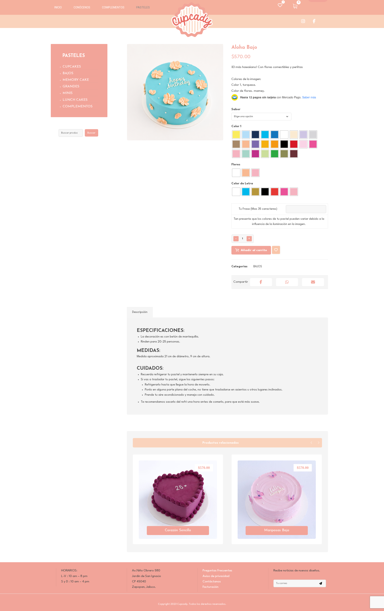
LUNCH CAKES (75, 100)
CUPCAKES (72, 66)
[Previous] (311, 442)
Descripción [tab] (139, 312)
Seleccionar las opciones (180, 535)
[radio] (236, 135)
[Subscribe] (320, 583)
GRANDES (71, 86)
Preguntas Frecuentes (217, 570)
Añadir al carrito (254, 250)
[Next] (318, 442)
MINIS (68, 93)
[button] (295, 6)
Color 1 (236, 126)
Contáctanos (212, 581)
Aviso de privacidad (216, 576)
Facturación (210, 587)
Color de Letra (242, 183)
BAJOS (257, 266)
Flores (235, 164)
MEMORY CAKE (76, 80)
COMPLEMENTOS (78, 106)
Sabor (235, 109)
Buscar (91, 133)
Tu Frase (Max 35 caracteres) (258, 209)
